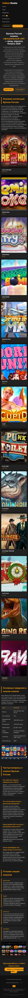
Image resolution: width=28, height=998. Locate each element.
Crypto (4, 9)
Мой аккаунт (7, 26)
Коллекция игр (6, 18)
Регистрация (19, 89)
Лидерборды (5, 12)
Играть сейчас (9, 89)
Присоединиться (17, 26)
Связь (4, 15)
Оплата (4, 6)
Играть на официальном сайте (15, 970)
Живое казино (5, 21)
